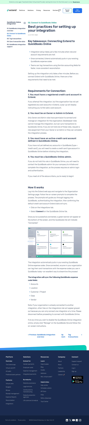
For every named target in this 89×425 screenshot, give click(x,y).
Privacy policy (22, 420)
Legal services (27, 386)
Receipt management (12, 393)
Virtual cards (10, 383)
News (60, 364)
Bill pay (8, 390)
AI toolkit (8, 371)
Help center (44, 385)
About (60, 361)
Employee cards (28, 367)
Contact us (75, 364)
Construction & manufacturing (28, 391)
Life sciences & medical (30, 400)
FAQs (42, 395)
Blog (42, 367)
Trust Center (44, 401)
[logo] (11, 10)
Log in (73, 368)
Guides (43, 370)
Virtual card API (10, 368)
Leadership (61, 371)
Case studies (45, 364)
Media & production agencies (29, 396)
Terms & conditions (10, 420)
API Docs (43, 391)
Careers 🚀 (61, 375)
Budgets (8, 387)
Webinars (43, 373)
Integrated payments (29, 374)
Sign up (74, 371)
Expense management (30, 371)
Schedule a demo (46, 388)
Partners (60, 368)
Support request (77, 361)
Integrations (9, 404)
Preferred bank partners (13, 374)
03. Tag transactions (14, 38)
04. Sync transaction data (16, 41)
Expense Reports (11, 397)
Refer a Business (46, 398)
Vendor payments (28, 364)
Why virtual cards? (46, 377)
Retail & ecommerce (29, 383)
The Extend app (11, 364)
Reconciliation (10, 400)
